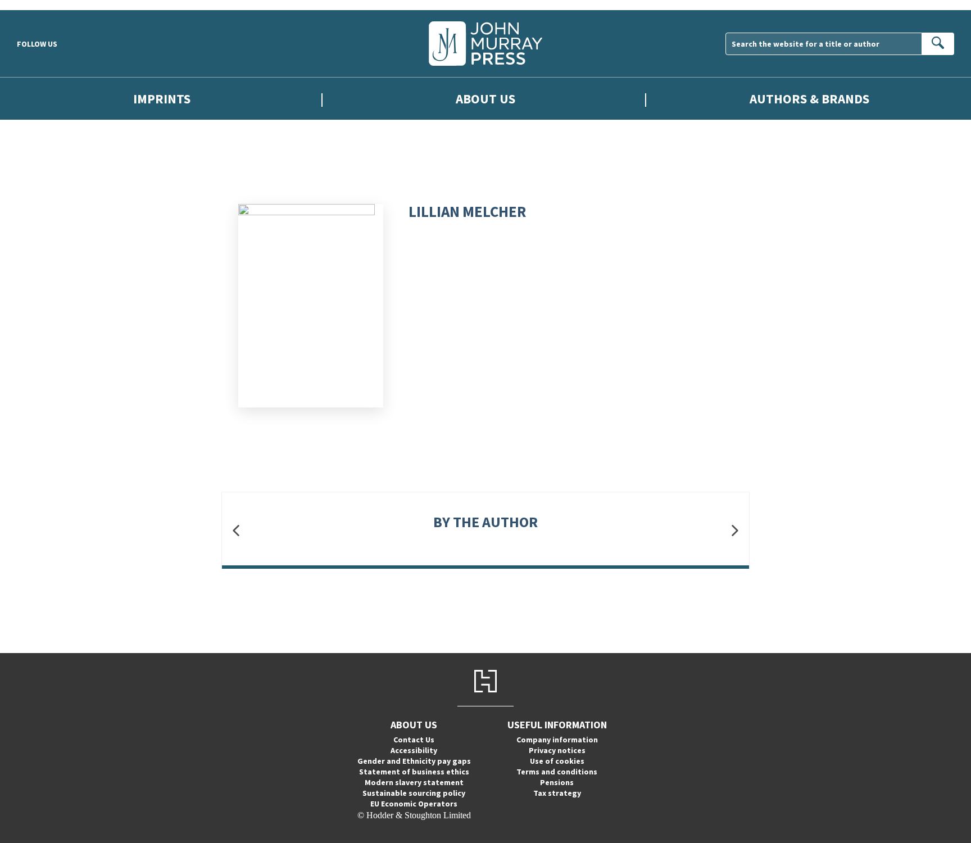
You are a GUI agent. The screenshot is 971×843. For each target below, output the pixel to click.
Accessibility (414, 750)
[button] (236, 530)
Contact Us (413, 740)
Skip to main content (36, 5)
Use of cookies (557, 761)
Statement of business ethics (414, 772)
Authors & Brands (809, 98)
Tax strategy (557, 793)
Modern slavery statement (414, 782)
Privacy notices (557, 750)
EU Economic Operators (413, 804)
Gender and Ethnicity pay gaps (414, 761)
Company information (557, 740)
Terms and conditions (556, 772)
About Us (485, 98)
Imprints (161, 98)
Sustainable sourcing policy (413, 793)
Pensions (557, 782)
